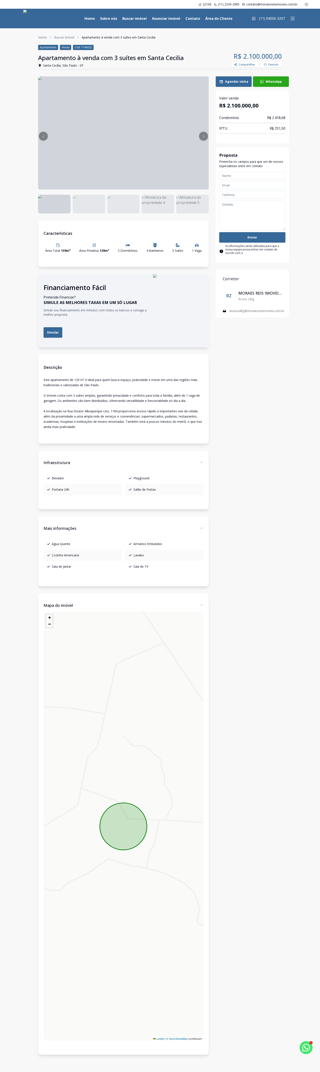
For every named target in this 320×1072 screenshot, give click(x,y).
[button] (43, 136)
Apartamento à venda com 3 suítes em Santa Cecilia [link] (118, 37)
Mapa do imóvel (58, 605)
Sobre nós (108, 18)
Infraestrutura (57, 462)
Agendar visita (236, 81)
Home (89, 18)
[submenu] (292, 18)
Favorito (273, 64)
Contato (192, 18)
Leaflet (160, 1038)
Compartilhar (247, 64)
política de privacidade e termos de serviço (254, 254)
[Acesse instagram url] (306, 4)
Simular (53, 332)
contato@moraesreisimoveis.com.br (271, 4)
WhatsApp (274, 81)
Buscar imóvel (134, 18)
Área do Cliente (218, 18)
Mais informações (60, 528)
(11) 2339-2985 (228, 4)
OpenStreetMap (178, 1038)
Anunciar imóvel (166, 18)
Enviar (252, 237)
